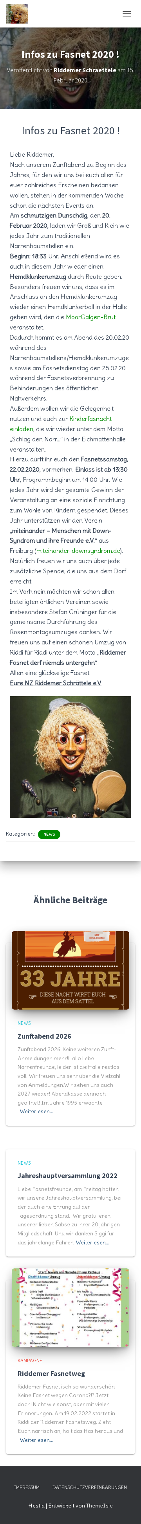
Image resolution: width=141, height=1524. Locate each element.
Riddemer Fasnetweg (51, 1373)
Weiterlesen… (36, 1111)
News (49, 834)
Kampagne (30, 1360)
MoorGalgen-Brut (91, 317)
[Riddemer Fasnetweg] (70, 1306)
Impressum (27, 1487)
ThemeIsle (99, 1505)
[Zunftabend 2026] (70, 968)
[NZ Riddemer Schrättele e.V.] (20, 14)
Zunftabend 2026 (44, 1036)
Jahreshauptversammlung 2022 (68, 1175)
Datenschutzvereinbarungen (89, 1487)
